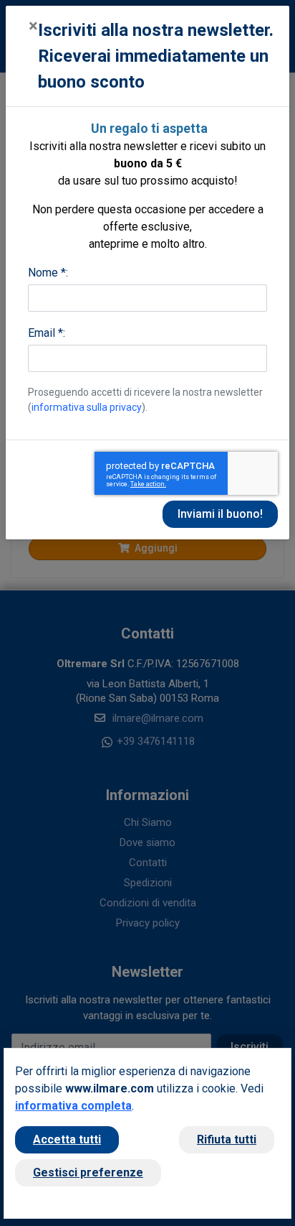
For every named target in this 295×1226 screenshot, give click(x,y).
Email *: (46, 333)
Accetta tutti (67, 1139)
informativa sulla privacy (87, 407)
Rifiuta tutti (226, 1139)
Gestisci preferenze (88, 1172)
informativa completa (73, 1106)
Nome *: (48, 272)
